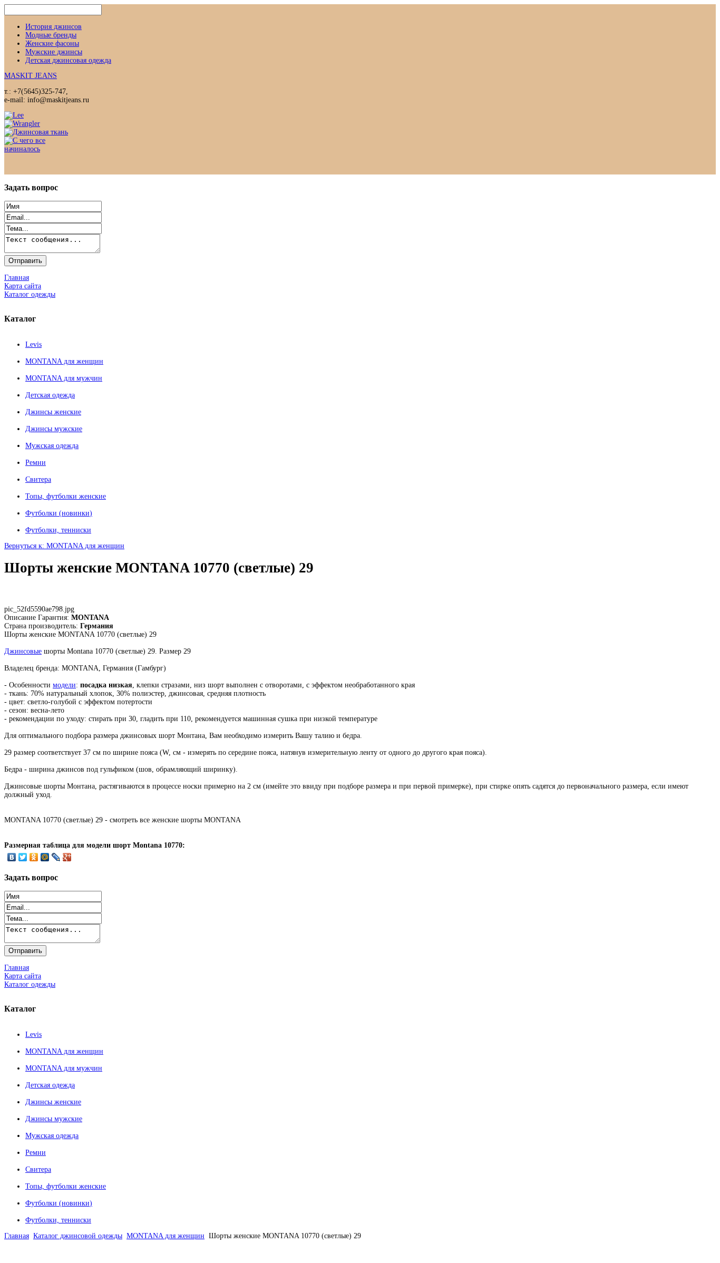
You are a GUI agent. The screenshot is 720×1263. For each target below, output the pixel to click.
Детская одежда (50, 395)
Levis (33, 344)
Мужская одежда (52, 446)
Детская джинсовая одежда (68, 60)
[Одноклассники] (34, 857)
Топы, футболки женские (65, 496)
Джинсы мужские (53, 429)
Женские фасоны (52, 43)
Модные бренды (50, 35)
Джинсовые (23, 651)
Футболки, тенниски (58, 530)
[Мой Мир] (45, 857)
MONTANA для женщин (64, 361)
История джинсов (53, 27)
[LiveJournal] (56, 857)
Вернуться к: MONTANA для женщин (64, 546)
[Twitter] (22, 857)
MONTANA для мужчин (63, 378)
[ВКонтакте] (11, 857)
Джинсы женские (53, 412)
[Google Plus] (67, 857)
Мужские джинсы (53, 52)
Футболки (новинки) (58, 513)
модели (64, 685)
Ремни (35, 463)
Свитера (38, 479)
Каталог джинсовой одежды (77, 1236)
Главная (16, 1236)
